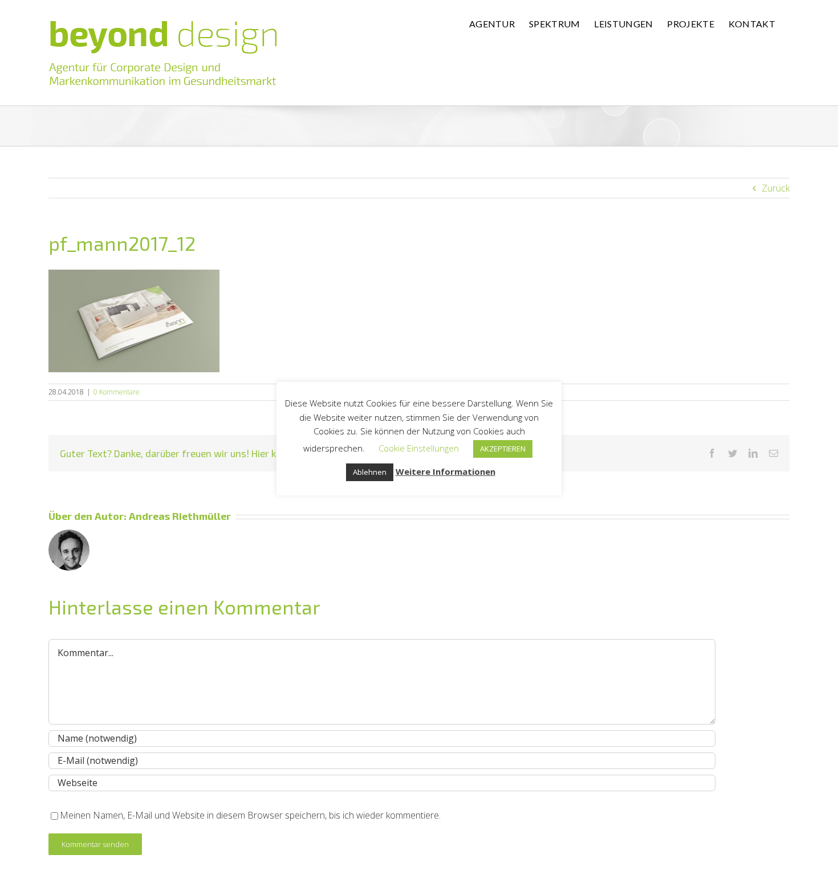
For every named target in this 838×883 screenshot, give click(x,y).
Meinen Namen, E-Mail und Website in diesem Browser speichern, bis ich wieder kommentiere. (250, 815)
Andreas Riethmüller (180, 516)
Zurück (776, 188)
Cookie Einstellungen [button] (419, 448)
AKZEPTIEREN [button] (503, 448)
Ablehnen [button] (370, 472)
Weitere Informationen (445, 471)
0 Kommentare (116, 392)
